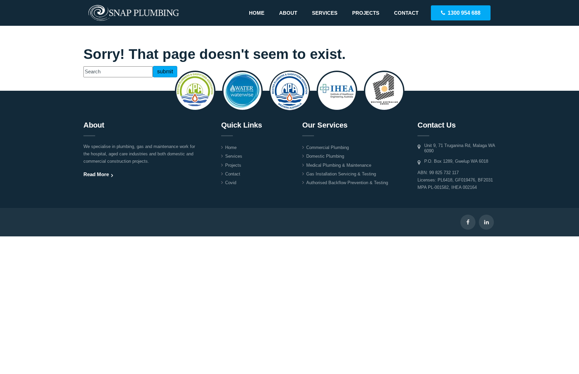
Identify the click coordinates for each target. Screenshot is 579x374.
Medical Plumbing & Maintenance (338, 165)
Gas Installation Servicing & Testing (341, 173)
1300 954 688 (464, 13)
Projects (365, 13)
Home (256, 13)
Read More (96, 174)
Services (324, 13)
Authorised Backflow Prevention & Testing (347, 182)
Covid (230, 182)
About (288, 13)
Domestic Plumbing (325, 156)
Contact (406, 13)
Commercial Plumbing (327, 147)
